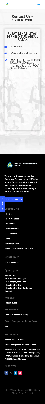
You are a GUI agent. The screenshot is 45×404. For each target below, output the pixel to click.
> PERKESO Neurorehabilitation (18, 248)
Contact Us (12, 199)
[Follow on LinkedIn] (15, 373)
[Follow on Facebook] (6, 373)
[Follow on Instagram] (20, 373)
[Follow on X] (11, 373)
